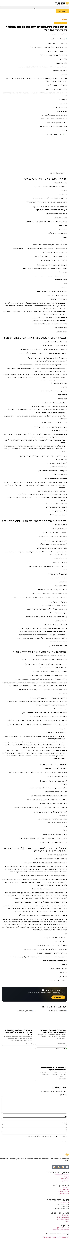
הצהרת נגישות (47, 1237)
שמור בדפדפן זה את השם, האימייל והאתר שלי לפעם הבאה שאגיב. (46, 1136)
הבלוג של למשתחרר (60, 23)
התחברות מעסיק (62, 11)
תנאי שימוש (65, 1237)
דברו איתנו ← (58, 997)
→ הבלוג (64, 19)
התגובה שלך (62, 1095)
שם (65, 1116)
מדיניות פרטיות (57, 1237)
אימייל (64, 1123)
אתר (66, 1130)
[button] (34, 7)
